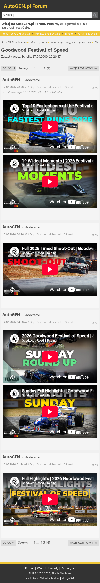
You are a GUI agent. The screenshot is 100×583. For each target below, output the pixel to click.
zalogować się (71, 23)
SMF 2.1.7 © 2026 (39, 573)
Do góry (8, 542)
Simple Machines (61, 573)
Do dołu (8, 68)
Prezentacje (48, 33)
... (38, 68)
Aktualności (17, 33)
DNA (69, 33)
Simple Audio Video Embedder (42, 578)
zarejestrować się (15, 27)
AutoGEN (11, 79)
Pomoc (29, 568)
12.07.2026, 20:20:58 (14, 87)
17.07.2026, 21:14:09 (14, 464)
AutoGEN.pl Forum (25, 6)
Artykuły (88, 33)
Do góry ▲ (68, 568)
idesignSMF (68, 578)
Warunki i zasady (47, 568)
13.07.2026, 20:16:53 (14, 234)
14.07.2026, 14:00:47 (14, 322)
